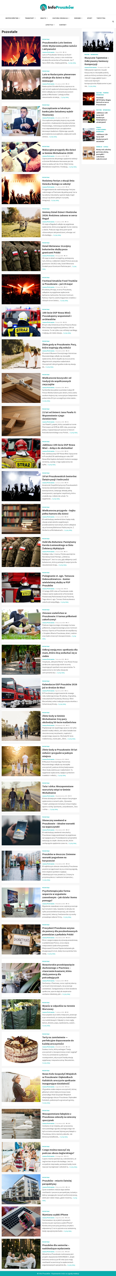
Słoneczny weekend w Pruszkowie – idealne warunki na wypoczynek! (21, 830)
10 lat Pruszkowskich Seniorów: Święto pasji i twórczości (21, 486)
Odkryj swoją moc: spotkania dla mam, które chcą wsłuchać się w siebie (21, 660)
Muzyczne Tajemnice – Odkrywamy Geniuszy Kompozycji (98, 42)
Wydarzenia (94, 54)
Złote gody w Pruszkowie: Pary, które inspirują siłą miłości (21, 354)
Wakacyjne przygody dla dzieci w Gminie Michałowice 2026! (21, 157)
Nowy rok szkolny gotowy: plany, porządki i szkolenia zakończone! (89, 153)
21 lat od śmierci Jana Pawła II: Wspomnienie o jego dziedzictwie (21, 421)
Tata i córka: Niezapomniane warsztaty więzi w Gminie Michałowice (21, 797)
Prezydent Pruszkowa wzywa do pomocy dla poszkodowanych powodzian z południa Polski (21, 939)
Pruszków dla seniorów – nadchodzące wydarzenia (21, 1254)
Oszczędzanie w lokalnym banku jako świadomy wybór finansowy (21, 121)
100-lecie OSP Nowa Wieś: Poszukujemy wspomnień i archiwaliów (21, 322)
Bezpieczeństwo (12, 18)
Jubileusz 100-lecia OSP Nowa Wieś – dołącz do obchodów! (21, 453)
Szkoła (105, 146)
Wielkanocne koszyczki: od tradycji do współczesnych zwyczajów (21, 388)
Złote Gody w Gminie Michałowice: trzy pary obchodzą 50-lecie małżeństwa (21, 726)
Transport (29, 18)
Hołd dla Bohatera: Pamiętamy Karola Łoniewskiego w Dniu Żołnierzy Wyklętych (21, 552)
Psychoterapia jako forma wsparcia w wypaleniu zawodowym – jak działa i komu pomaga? (21, 903)
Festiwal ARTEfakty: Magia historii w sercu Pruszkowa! (89, 98)
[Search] (113, 21)
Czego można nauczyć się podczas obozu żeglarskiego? (21, 1157)
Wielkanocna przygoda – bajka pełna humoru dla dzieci (21, 519)
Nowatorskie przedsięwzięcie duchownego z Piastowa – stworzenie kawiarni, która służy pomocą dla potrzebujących (21, 978)
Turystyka (101, 18)
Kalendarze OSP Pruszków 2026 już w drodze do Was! (21, 693)
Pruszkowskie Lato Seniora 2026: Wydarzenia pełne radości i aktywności (21, 51)
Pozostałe (45, 39)
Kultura (99, 92)
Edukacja (99, 146)
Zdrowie (77, 18)
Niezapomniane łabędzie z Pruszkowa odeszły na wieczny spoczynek (21, 1124)
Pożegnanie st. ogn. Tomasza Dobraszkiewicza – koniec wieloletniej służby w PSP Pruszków (21, 588)
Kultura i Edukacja (60, 18)
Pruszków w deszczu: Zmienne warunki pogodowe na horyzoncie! (21, 866)
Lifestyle (49, 25)
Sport (89, 18)
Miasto (43, 18)
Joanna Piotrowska (48, 52)
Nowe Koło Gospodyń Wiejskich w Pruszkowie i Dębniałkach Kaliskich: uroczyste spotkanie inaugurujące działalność (21, 1087)
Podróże (106, 92)
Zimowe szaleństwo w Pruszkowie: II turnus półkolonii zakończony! (21, 624)
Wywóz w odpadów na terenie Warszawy (21, 1014)
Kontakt (62, 25)
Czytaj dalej (72, 63)
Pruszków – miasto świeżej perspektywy (21, 1189)
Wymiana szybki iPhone (21, 1222)
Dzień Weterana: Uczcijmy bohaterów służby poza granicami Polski (21, 256)
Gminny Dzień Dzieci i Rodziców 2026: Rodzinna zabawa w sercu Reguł (21, 222)
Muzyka (87, 54)
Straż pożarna (101, 129)
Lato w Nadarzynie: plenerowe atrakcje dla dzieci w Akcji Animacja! (21, 84)
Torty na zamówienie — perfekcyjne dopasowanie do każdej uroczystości (21, 1049)
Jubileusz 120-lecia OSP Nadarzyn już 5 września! (89, 134)
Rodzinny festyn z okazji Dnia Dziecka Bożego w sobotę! (21, 189)
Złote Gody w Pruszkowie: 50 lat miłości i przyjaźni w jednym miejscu (21, 761)
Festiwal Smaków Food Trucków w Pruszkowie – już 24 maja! (21, 289)
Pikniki (98, 127)
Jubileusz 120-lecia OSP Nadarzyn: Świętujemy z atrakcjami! (89, 116)
